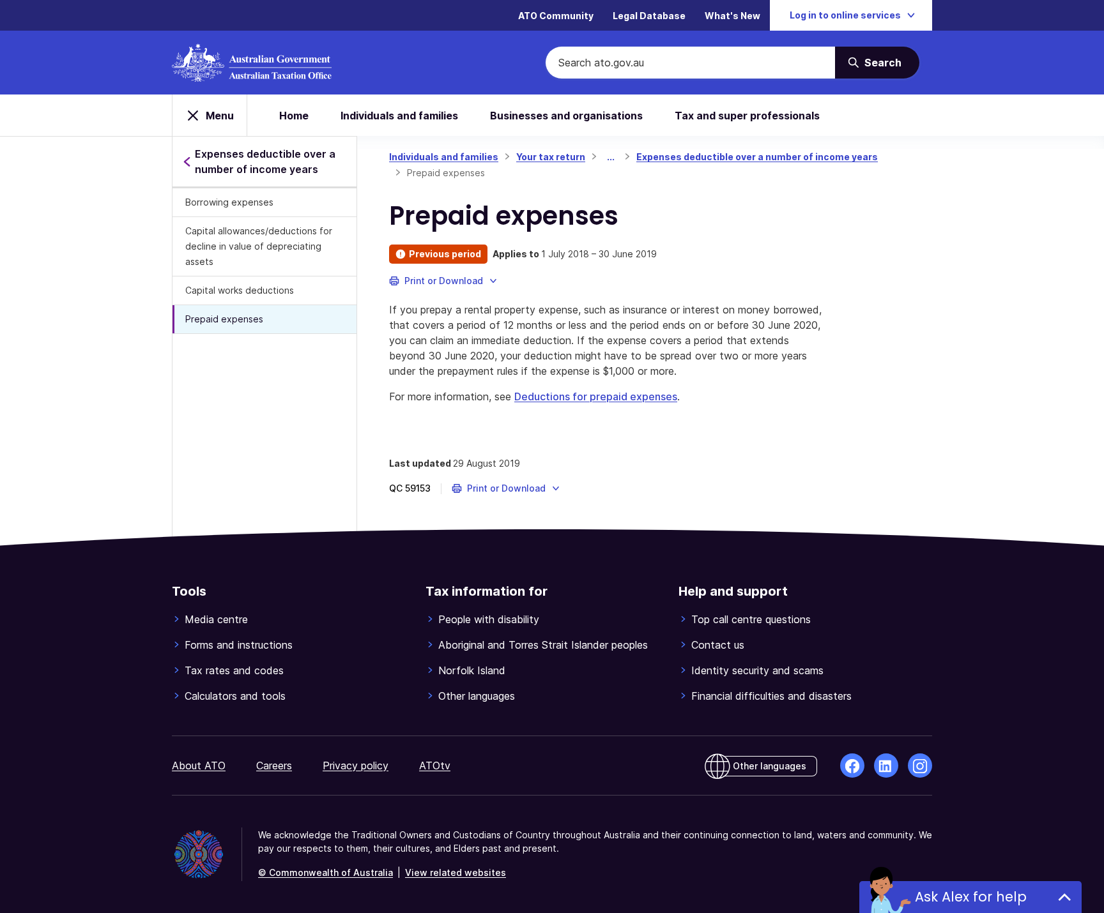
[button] (444, 281)
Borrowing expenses (229, 202)
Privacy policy (355, 765)
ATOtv (434, 765)
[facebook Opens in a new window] (852, 765)
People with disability (488, 619)
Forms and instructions (239, 644)
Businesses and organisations (566, 115)
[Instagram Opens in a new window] (920, 765)
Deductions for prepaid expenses (595, 396)
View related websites (455, 872)
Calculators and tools (235, 696)
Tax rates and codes (234, 670)
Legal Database (649, 15)
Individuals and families (399, 115)
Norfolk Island (471, 670)
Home (294, 115)
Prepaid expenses (224, 318)
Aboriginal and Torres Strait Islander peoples (543, 644)
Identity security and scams (757, 670)
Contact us (717, 644)
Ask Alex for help (971, 896)
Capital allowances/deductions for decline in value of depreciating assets (258, 246)
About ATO (199, 765)
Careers (274, 765)
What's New (732, 15)
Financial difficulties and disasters (771, 696)
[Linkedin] (886, 765)
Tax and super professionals (747, 115)
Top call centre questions (751, 619)
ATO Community (556, 15)
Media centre (216, 619)
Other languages (476, 696)
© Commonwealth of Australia (325, 872)
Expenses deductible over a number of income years (757, 156)
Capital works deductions (239, 290)
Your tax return (550, 156)
